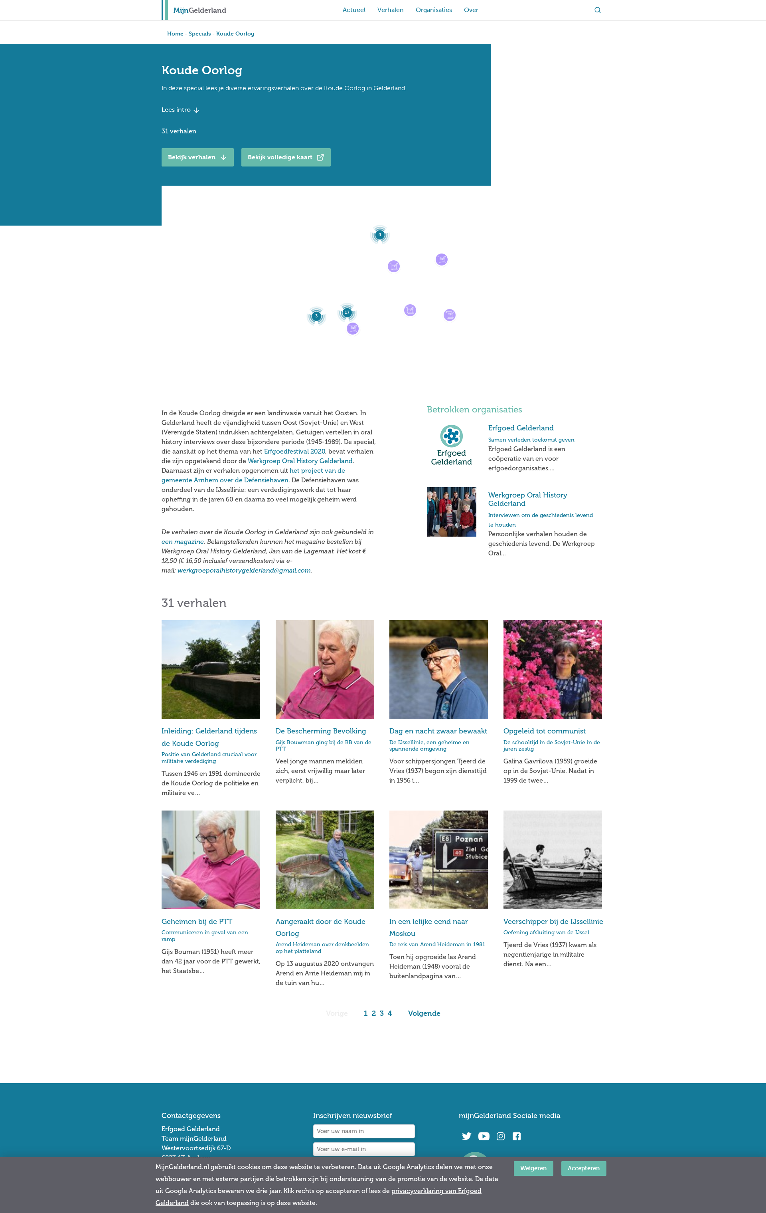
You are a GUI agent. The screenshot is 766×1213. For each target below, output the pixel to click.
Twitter (467, 1136)
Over (471, 10)
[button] (450, 315)
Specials (200, 33)
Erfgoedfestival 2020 (294, 451)
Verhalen (390, 10)
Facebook (517, 1136)
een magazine (183, 541)
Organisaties (434, 10)
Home (175, 33)
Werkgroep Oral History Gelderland (300, 461)
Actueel (354, 10)
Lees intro (177, 109)
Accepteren (584, 1168)
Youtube (484, 1136)
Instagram (501, 1136)
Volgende (424, 1013)
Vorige (337, 1013)
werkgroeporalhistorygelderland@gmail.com (244, 570)
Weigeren (533, 1168)
